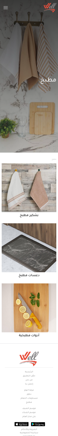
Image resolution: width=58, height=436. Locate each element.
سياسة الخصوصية (29, 433)
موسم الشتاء (29, 413)
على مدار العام (29, 417)
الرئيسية (29, 372)
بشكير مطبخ (29, 215)
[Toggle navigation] (6, 8)
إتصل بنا (29, 384)
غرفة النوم (29, 390)
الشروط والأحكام (29, 429)
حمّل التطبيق (29, 376)
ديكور (29, 394)
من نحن (29, 380)
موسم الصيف (29, 408)
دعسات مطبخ (29, 275)
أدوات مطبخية (29, 335)
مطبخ (29, 402)
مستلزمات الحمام (29, 398)
